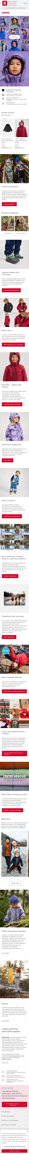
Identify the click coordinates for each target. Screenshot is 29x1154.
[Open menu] (26, 13)
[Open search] (19, 13)
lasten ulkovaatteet (14, 1056)
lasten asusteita (6, 1059)
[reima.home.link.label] (5, 12)
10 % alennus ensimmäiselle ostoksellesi (14, 8)
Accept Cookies (14, 1151)
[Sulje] (1, 3)
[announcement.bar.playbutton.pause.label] (26, 8)
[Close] (27, 1131)
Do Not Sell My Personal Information (14, 1146)
